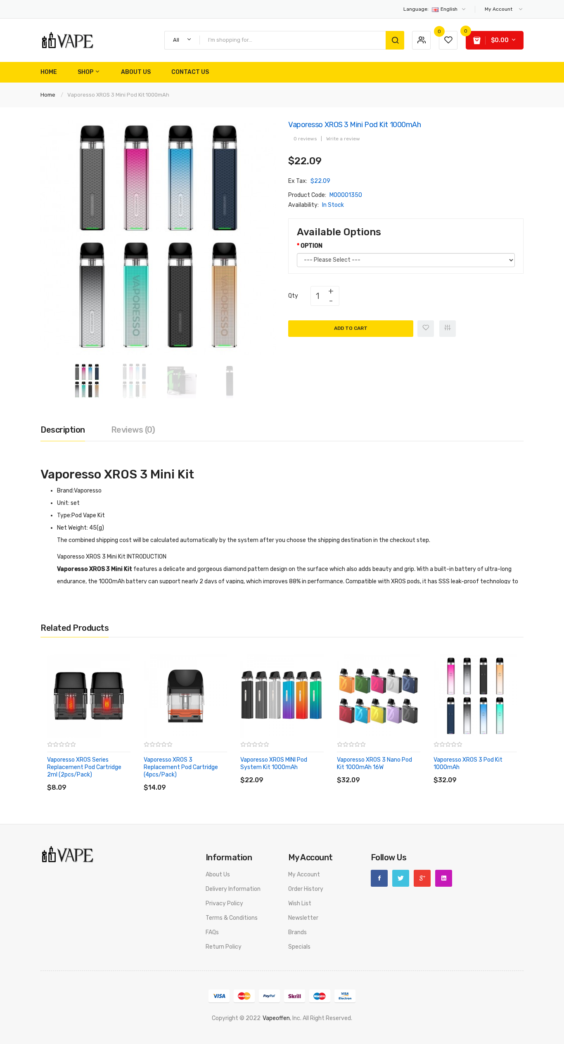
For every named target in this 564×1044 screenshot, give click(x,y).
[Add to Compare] (447, 328)
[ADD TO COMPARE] (106, 779)
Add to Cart (350, 328)
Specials (299, 946)
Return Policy (224, 946)
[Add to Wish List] (425, 328)
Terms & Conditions (232, 917)
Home (47, 95)
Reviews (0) (133, 430)
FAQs (212, 932)
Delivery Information (233, 888)
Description (62, 430)
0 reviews (305, 139)
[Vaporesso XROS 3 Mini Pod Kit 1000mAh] (86, 380)
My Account (304, 874)
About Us (218, 874)
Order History (305, 888)
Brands (297, 932)
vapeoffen (276, 1018)
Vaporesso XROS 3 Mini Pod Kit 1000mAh (118, 95)
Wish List (299, 903)
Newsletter (303, 917)
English (431, 9)
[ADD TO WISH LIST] (123, 779)
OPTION (311, 245)
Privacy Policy (224, 903)
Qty (293, 295)
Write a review (343, 139)
